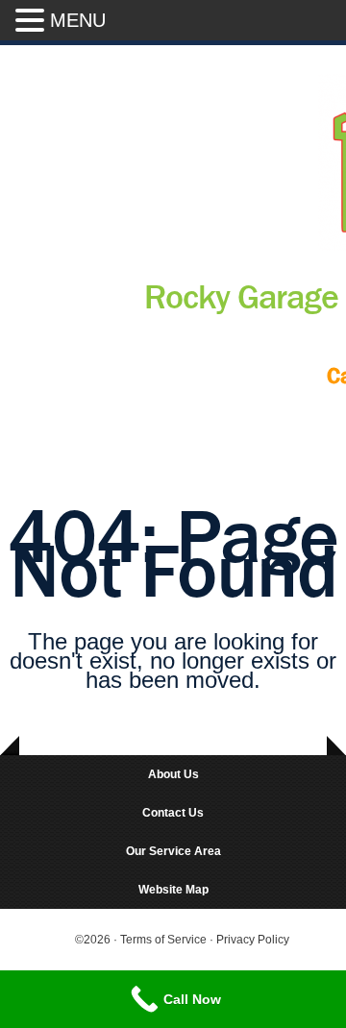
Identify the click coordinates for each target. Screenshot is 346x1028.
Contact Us (173, 813)
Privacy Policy (252, 939)
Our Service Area (173, 851)
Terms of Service (165, 939)
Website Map (173, 889)
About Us (173, 774)
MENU (78, 20)
